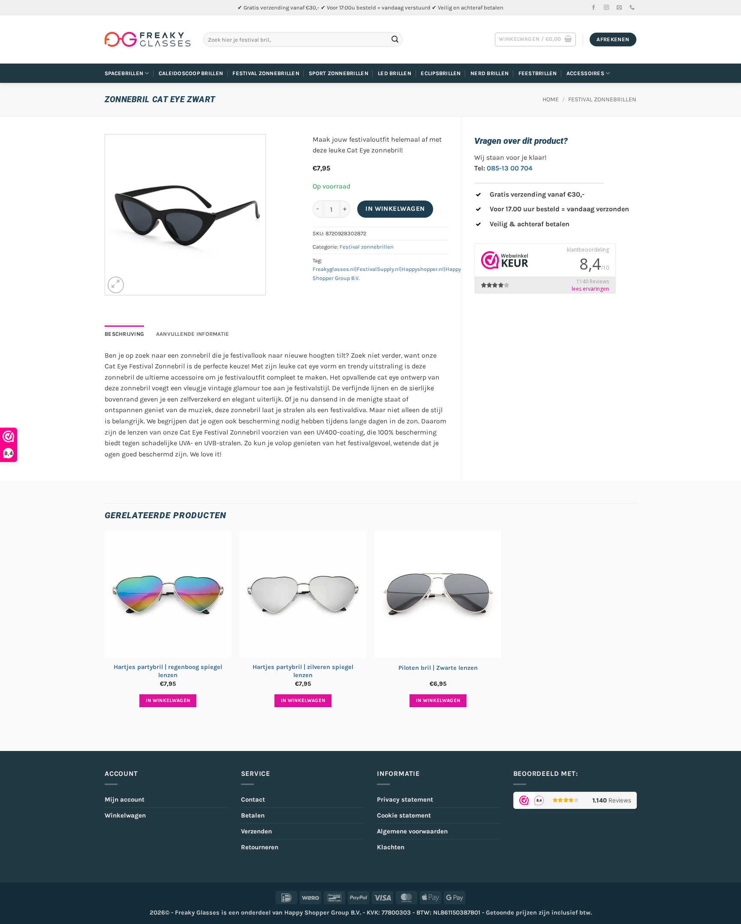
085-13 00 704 (510, 168)
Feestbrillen (537, 73)
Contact (253, 799)
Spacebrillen (124, 73)
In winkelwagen (395, 209)
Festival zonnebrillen (265, 73)
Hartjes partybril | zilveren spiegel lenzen (303, 671)
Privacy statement (405, 799)
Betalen (253, 815)
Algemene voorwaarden (412, 831)
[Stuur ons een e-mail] (619, 8)
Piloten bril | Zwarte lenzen (438, 668)
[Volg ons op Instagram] (606, 8)
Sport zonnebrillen (338, 73)
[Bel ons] (632, 8)
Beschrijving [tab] (124, 334)
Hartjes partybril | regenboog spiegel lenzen (168, 671)
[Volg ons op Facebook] (593, 8)
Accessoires (585, 73)
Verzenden (256, 831)
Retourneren (259, 847)
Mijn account (125, 799)
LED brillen (394, 73)
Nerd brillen (489, 73)
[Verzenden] (395, 39)
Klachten (390, 847)
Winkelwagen (125, 815)
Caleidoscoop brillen (191, 73)
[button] (535, 39)
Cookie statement (404, 815)
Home (550, 99)
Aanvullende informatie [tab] (192, 334)
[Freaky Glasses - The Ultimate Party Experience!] (147, 39)
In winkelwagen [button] (168, 700)
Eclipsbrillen (441, 73)
